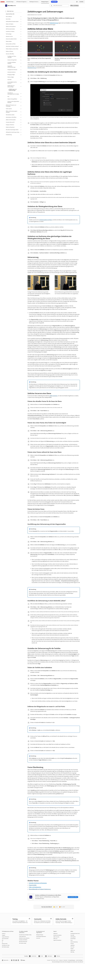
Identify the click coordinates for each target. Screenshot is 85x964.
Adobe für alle (73, 950)
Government (38, 938)
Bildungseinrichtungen (39, 934)
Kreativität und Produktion (23, 939)
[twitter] (16, 960)
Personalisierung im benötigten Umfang (25, 934)
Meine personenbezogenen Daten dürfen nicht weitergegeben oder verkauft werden (65, 961)
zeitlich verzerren (53, 395)
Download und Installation (57, 935)
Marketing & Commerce (33, 1)
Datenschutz (65, 960)
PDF (2, 940)
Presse (72, 940)
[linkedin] (18, 960)
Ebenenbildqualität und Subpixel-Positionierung (40, 889)
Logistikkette (73, 945)
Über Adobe (72, 935)
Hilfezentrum (55, 933)
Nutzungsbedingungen (71, 960)
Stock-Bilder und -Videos (5, 945)
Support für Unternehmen (57, 940)
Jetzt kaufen (54, 1)
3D (2, 941)
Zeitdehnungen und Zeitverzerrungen (12, 90)
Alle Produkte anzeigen (22, 943)
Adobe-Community (56, 936)
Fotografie (3, 935)
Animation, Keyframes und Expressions (38, 883)
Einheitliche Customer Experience (24, 938)
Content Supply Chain (22, 936)
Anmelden (81, 1)
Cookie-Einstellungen (79, 960)
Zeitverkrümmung (54, 23)
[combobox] (59, 5)
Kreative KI (3, 933)
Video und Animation (5, 938)
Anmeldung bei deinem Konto (75, 933)
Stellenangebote (73, 936)
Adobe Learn (55, 938)
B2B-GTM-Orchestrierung (23, 941)
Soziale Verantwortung (74, 941)
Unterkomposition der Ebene (45, 220)
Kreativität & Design (9, 1)
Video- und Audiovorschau (35, 887)
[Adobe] (2, 1)
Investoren (72, 943)
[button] (77, 2)
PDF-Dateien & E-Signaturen (21, 1)
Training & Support (44, 1)
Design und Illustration (5, 936)
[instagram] (14, 960)
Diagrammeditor (32, 885)
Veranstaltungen (73, 938)
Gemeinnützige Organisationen (41, 936)
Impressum (61, 960)
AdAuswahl (81, 961)
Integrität (72, 948)
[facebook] (11, 960)
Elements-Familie (4, 943)
